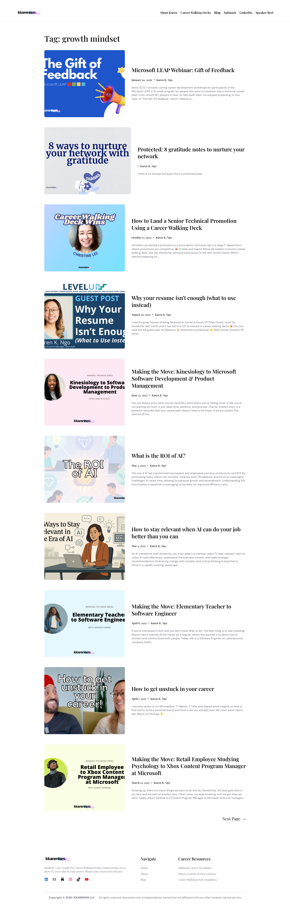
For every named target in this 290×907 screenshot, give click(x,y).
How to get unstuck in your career (173, 688)
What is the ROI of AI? (158, 455)
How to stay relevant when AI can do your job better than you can (186, 533)
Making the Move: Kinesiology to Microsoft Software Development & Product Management (184, 378)
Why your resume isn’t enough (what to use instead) (184, 301)
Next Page (234, 818)
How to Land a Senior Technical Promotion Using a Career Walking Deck (184, 224)
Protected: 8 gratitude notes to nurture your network (191, 153)
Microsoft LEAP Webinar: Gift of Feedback (183, 69)
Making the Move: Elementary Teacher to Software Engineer (181, 610)
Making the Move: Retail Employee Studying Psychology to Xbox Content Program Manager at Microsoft (189, 765)
